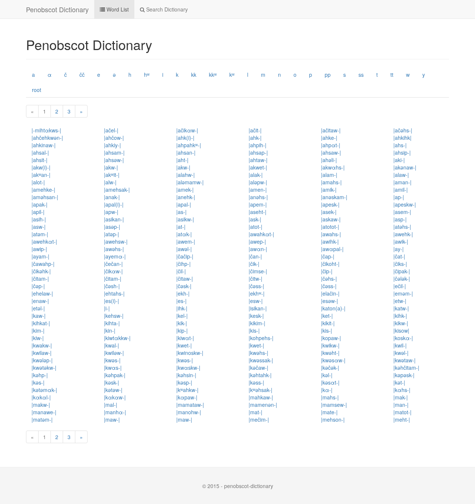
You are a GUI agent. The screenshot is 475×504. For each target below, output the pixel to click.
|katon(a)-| (333, 308)
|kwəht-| (330, 352)
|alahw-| (185, 174)
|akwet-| (258, 167)
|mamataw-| (190, 404)
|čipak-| (401, 271)
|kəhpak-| (114, 375)
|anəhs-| (258, 197)
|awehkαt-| (44, 241)
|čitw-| (255, 278)
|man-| (401, 404)
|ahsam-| (114, 152)
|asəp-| (112, 226)
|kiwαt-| (185, 338)
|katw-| (401, 308)
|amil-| (400, 189)
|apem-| (258, 204)
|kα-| (326, 389)
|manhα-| (115, 412)
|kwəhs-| (258, 352)
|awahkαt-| (261, 234)
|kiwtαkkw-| (117, 338)
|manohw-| (188, 412)
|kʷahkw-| (187, 389)
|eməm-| (403, 293)
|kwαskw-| (188, 367)
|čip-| (326, 271)
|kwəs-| (112, 360)
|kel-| (182, 315)
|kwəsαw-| (333, 360)
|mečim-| (259, 419)
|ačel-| (111, 130)
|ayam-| (40, 256)
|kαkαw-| (115, 397)
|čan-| (255, 256)
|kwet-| (184, 345)
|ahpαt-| (330, 145)
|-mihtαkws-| (46, 130)
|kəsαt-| (330, 382)
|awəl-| (184, 249)
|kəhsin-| (186, 375)
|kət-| (399, 382)
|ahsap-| (258, 152)
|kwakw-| (42, 345)
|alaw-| (401, 174)
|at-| (181, 226)
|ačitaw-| (331, 130)
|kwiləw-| (114, 352)
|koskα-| (403, 338)
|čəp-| (38, 286)
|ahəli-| (329, 160)
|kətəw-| (113, 389)
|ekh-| (183, 293)
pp (328, 74)
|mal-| (110, 404)
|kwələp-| (42, 360)
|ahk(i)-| (185, 137)
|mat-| (255, 412)
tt (391, 74)
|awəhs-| (114, 249)
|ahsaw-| (331, 152)
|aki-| (399, 160)
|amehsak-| (117, 189)
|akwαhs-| (333, 167)
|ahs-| (400, 145)
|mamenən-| (263, 404)
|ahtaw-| (258, 160)
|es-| (181, 300)
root (36, 89)
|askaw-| (331, 219)
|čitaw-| (184, 278)
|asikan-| (114, 219)
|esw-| (256, 300)
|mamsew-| (334, 404)
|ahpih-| (257, 145)
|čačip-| (184, 256)
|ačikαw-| (187, 130)
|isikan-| (258, 308)
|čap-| (327, 256)
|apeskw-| (404, 204)
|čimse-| (258, 271)
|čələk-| (401, 278)
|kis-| (254, 330)
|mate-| (329, 412)
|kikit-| (328, 323)
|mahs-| (330, 397)
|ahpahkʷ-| (188, 145)
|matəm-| (42, 419)
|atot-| (255, 226)
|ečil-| (399, 286)
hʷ (147, 74)
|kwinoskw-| (189, 352)
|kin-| (109, 330)
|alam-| (329, 174)
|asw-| (39, 226)
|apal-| (183, 204)
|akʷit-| (111, 174)
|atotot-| (330, 226)
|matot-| (402, 412)
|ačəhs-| (402, 130)
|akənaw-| (404, 167)
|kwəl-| (401, 352)
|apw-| (111, 211)
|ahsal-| (40, 152)
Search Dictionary (166, 9)
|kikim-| (257, 323)
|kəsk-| (111, 382)
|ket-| (327, 315)
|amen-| (258, 189)
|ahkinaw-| (44, 145)
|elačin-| (330, 293)
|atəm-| (40, 234)
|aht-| (182, 160)
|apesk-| (330, 204)
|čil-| (181, 271)
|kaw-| (39, 315)
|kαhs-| (401, 389)
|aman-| (402, 182)
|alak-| (256, 174)
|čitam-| (40, 278)
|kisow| (401, 330)
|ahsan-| (186, 152)
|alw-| (110, 182)
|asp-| (400, 219)
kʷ (232, 74)
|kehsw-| (114, 315)
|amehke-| (43, 189)
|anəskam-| (334, 197)
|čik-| (254, 263)
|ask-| (255, 219)
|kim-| (38, 330)
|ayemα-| (115, 256)
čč (82, 74)
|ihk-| (181, 308)
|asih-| (39, 219)
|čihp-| (183, 263)
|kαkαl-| (41, 397)
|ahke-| (329, 137)
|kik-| (181, 323)
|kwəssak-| (261, 360)
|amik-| (329, 189)
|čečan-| (113, 263)
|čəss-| (256, 286)
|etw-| (399, 300)
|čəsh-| (112, 286)
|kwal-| (111, 345)
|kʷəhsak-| (260, 389)
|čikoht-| (330, 263)
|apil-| (38, 211)
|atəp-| (111, 234)
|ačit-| (255, 130)
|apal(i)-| (114, 204)
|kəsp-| (184, 382)
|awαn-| (258, 249)
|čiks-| (400, 263)
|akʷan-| (41, 174)
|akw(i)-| (41, 167)
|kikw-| (400, 323)
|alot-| (38, 182)
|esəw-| (329, 300)
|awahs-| (331, 234)
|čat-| (399, 256)
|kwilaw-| (42, 352)
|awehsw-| (116, 241)
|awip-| (39, 249)
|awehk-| (403, 234)
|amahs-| (331, 182)
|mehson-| (333, 419)
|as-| (181, 211)
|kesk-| (256, 315)
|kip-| (182, 330)
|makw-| (41, 404)
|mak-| (400, 397)
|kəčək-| (330, 367)
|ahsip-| (402, 152)
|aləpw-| (258, 182)
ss (361, 74)
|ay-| (398, 249)
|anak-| (112, 197)
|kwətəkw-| (44, 367)
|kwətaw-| (404, 360)
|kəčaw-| (258, 367)
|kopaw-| (331, 338)
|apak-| (40, 204)
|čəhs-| (329, 278)
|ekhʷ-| (257, 293)
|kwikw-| (330, 345)
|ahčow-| (114, 137)
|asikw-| (185, 219)
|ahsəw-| (114, 160)
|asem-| (402, 211)
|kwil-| (400, 345)
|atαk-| (184, 234)
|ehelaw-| (42, 293)
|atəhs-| (402, 226)
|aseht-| (257, 211)
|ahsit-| (40, 160)
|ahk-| (255, 137)
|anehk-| (185, 197)
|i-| (107, 308)
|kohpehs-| (261, 338)
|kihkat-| (41, 323)
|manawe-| (44, 412)
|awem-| (185, 241)
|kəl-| (326, 375)
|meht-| (401, 419)
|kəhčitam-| (406, 367)
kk (193, 74)
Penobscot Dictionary (57, 9)
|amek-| (185, 189)
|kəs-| (38, 382)
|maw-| (112, 419)
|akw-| (111, 167)
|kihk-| (400, 315)
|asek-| (329, 211)
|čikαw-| (113, 271)
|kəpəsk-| (404, 375)
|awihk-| (330, 241)
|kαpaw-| (186, 397)
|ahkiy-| (112, 145)
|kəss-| (256, 382)
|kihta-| (112, 323)
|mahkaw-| (261, 397)
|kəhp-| (40, 375)
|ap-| (398, 197)
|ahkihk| (402, 137)
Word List (117, 9)
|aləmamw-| (190, 182)
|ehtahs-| (114, 293)
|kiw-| (38, 338)
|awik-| (400, 241)
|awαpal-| (332, 249)
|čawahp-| (43, 263)
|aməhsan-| (45, 197)
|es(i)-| (111, 300)
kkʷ (213, 74)
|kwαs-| (113, 367)
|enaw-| (40, 300)
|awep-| (257, 241)
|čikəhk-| (41, 271)
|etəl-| (38, 308)
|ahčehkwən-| (47, 137)
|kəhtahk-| (260, 375)
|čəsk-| (183, 286)
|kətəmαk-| (44, 389)
